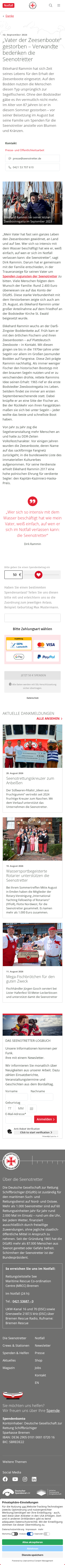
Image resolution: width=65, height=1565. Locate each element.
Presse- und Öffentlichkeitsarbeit (24, 150)
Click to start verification (35, 1132)
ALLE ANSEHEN (48, 718)
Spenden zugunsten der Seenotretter (30, 276)
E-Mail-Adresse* (15, 1114)
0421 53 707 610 (23, 167)
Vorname (11, 1091)
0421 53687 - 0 (22, 1301)
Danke (10, 16)
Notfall (8, 5)
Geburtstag (12, 1102)
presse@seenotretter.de (27, 158)
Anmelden (44, 1119)
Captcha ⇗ (50, 1136)
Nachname (38, 1091)
